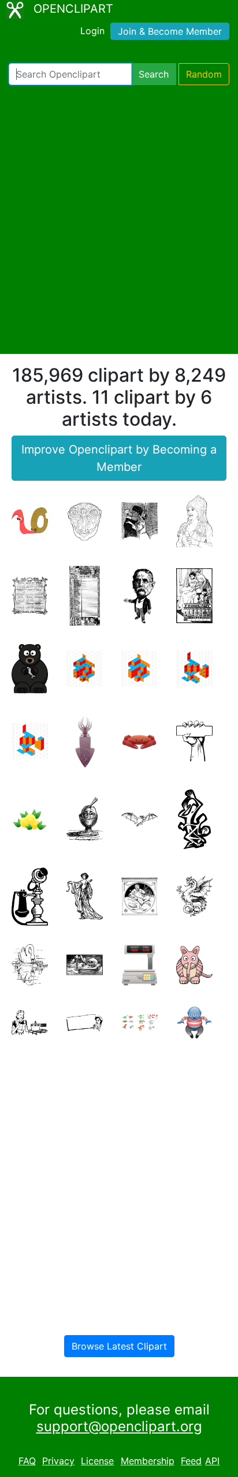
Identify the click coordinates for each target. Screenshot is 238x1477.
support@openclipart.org (119, 1426)
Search (154, 74)
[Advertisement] (119, 219)
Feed (191, 1461)
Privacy (58, 1461)
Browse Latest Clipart (119, 1346)
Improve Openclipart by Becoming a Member (119, 458)
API (212, 1461)
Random (204, 74)
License (97, 1461)
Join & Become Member (170, 31)
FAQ (27, 1461)
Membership (147, 1461)
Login (92, 30)
